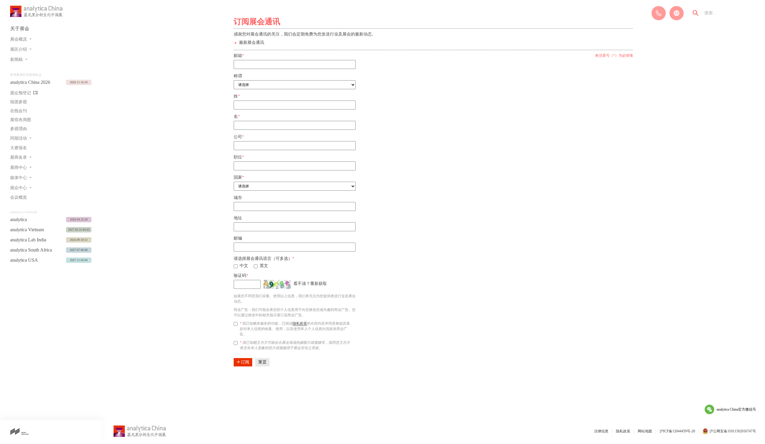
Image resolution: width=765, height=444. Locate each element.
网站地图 (645, 431)
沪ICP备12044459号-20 (677, 431)
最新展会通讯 (251, 42)
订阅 (244, 362)
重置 (262, 362)
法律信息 (601, 431)
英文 (264, 265)
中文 (244, 265)
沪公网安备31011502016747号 (732, 431)
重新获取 (318, 283)
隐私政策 (300, 323)
